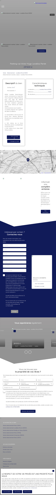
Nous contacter (7, 452)
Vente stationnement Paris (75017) (12, 437)
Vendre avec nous (7, 449)
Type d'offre (6, 383)
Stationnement (11, 73)
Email (5, 253)
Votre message (8, 270)
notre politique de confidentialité (29, 488)
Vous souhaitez (6, 265)
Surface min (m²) (25, 387)
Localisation (40, 383)
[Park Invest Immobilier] (44, 6)
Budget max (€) (8, 387)
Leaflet (42, 172)
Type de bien (23, 383)
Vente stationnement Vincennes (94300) (13, 435)
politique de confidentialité (12, 406)
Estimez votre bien (7, 447)
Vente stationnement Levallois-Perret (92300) (15, 428)
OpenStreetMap (48, 172)
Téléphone (6, 258)
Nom (5, 249)
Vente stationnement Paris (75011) (12, 425)
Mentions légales (7, 461)
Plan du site (6, 466)
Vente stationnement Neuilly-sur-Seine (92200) (15, 430)
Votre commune (8, 262)
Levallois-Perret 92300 (22, 73)
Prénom (6, 245)
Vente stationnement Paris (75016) (12, 432)
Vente (4, 73)
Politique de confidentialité (9, 464)
